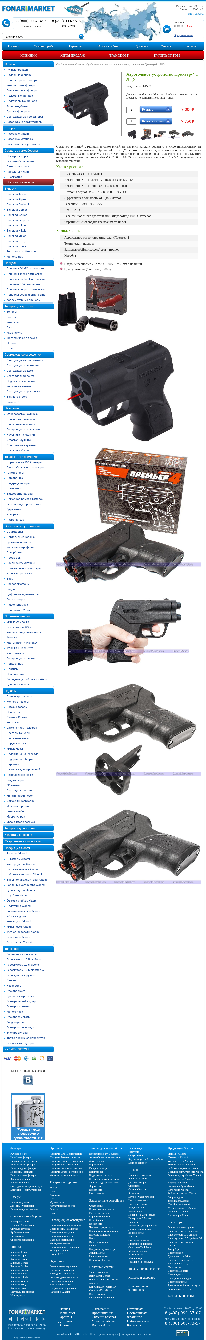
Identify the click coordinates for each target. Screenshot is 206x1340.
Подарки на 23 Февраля (22, 753)
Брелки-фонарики (18, 111)
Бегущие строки (17, 396)
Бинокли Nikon (16, 225)
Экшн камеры (16, 599)
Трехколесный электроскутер (26, 1037)
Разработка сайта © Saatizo (27, 1337)
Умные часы (15, 748)
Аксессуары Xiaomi (19, 942)
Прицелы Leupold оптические (26, 294)
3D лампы (13, 785)
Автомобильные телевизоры (25, 467)
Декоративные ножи (20, 774)
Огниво (11, 343)
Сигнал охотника (18, 166)
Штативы (12, 668)
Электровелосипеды (20, 1027)
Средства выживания (21, 182)
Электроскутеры (17, 1032)
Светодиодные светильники (25, 360)
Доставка (65, 1321)
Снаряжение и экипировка (23, 841)
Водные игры (15, 780)
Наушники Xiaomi (18, 450)
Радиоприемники (18, 604)
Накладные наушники (21, 424)
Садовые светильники (21, 381)
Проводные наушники (21, 419)
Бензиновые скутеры (20, 1043)
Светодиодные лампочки (23, 365)
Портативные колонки (21, 536)
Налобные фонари (19, 74)
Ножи (10, 348)
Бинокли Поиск (16, 246)
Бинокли (10, 188)
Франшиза (134, 1317)
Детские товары (17, 706)
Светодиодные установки (23, 391)
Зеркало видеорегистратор (24, 504)
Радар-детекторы (18, 483)
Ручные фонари (17, 69)
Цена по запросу (18, 684)
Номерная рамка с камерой (25, 498)
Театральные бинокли (21, 251)
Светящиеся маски (19, 790)
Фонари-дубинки (18, 106)
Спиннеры (13, 712)
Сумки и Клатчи (17, 717)
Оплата (63, 1325)
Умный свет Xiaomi (19, 926)
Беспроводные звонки (21, 658)
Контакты (134, 1325)
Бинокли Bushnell (18, 204)
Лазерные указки (18, 133)
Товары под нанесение (20, 828)
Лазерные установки (20, 138)
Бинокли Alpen (16, 199)
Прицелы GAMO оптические (25, 268)
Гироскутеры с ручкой (21, 975)
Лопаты (11, 317)
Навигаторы (14, 488)
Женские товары (18, 701)
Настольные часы (18, 733)
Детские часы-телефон (22, 727)
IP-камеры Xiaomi (18, 858)
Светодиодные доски (20, 370)
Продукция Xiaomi (17, 848)
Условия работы (103, 1321)
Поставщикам (137, 1313)
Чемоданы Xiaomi (18, 937)
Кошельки (13, 722)
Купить (147, 109)
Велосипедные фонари (22, 90)
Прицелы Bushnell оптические (26, 279)
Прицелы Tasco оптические (25, 273)
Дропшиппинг (102, 1313)
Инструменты (15, 653)
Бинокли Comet (17, 209)
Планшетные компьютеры (24, 568)
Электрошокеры (17, 156)
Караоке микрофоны (20, 547)
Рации (11, 589)
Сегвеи (11, 980)
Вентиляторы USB (19, 627)
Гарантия (65, 1317)
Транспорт (12, 948)
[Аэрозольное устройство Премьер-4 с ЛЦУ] (132, 134)
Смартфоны (15, 531)
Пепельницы (15, 663)
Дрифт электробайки (20, 996)
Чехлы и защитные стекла (24, 632)
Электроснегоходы (19, 1006)
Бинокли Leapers (18, 220)
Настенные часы (18, 738)
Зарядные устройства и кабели (27, 679)
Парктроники (15, 477)
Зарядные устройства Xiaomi (26, 884)
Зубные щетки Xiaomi (21, 890)
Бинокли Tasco (16, 194)
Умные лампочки (18, 621)
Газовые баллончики (20, 161)
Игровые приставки (19, 573)
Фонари (10, 64)
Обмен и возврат (104, 1317)
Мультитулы (14, 332)
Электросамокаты (18, 1016)
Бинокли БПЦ (15, 241)
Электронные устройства (22, 526)
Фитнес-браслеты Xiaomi (23, 931)
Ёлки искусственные (20, 696)
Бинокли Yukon (16, 235)
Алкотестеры (15, 472)
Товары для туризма (19, 306)
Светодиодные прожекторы (25, 116)
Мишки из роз (16, 816)
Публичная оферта (140, 1321)
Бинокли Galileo (17, 214)
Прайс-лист (66, 1313)
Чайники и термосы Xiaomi (24, 874)
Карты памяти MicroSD (22, 642)
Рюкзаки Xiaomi (17, 853)
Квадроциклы (15, 1022)
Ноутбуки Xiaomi (17, 895)
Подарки (10, 691)
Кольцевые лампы (19, 386)
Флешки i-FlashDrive (20, 648)
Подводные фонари (20, 95)
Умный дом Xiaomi (19, 921)
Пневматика (15, 176)
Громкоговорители (19, 542)
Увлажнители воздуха (21, 821)
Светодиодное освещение (23, 354)
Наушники (12, 408)
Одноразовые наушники (22, 413)
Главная (64, 1309)
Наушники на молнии (21, 434)
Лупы (10, 327)
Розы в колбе (15, 811)
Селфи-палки (16, 674)
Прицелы (11, 263)
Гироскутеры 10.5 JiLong (23, 964)
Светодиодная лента (20, 375)
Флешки (12, 637)
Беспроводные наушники (23, 429)
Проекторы (14, 557)
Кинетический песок (20, 795)
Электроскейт (16, 990)
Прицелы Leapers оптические (26, 289)
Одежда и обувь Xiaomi (22, 900)
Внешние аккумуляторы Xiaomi (27, 879)
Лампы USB (14, 402)
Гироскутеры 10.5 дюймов (24, 959)
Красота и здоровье (18, 834)
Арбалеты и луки (18, 171)
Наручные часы (17, 743)
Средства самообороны (21, 150)
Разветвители (16, 519)
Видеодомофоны (18, 583)
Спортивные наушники (22, 445)
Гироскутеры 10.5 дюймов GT (26, 969)
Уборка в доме (16, 916)
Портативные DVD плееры (24, 462)
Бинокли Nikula (16, 230)
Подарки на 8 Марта (20, 759)
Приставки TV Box (18, 610)
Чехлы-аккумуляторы (21, 562)
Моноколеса (15, 1011)
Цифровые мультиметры (23, 594)
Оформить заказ (183, 35)
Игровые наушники (19, 440)
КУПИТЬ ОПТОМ (17, 1049)
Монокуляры (15, 256)
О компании (100, 1309)
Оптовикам (135, 1309)
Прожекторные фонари (22, 80)
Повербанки (15, 552)
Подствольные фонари (22, 100)
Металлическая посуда (22, 337)
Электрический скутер (21, 1001)
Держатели (14, 509)
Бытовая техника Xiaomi (22, 869)
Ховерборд (14, 985)
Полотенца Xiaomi (19, 905)
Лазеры (10, 128)
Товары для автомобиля (21, 456)
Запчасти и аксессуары (22, 954)
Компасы (13, 322)
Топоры (12, 311)
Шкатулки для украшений (23, 769)
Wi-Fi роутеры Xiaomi (21, 864)
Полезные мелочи (17, 616)
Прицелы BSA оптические (23, 284)
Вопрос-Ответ (102, 1325)
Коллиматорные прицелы (23, 299)
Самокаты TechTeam (20, 800)
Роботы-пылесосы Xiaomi (23, 911)
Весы (10, 578)
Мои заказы (196, 13)
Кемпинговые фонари (21, 85)
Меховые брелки (18, 806)
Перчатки (13, 764)
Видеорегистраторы (20, 493)
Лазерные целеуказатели (23, 144)
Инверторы (14, 514)
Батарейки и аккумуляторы (24, 121)
